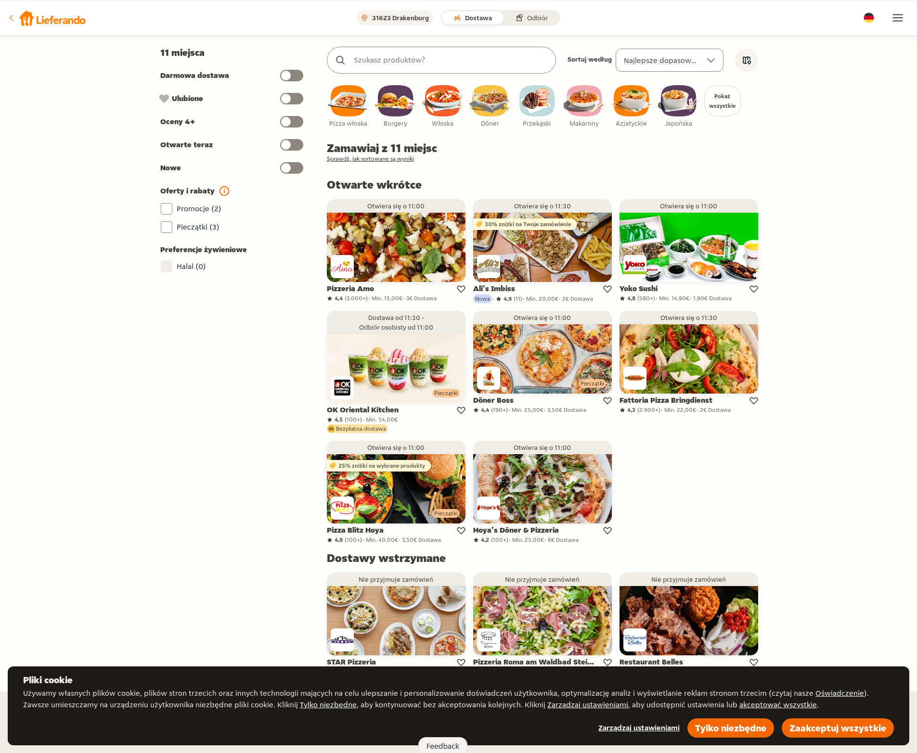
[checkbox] (348, 106)
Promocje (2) (199, 209)
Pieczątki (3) (198, 227)
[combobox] (451, 60)
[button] (47, 18)
